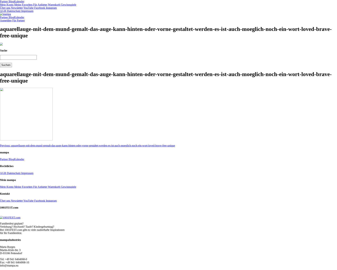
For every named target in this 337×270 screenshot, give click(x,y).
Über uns (5, 7)
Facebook (39, 7)
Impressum (27, 10)
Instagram (51, 7)
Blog (11, 1)
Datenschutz (13, 10)
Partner (4, 1)
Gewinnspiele (68, 4)
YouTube (28, 7)
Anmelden (6, 20)
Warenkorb (53, 4)
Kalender (19, 1)
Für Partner (18, 20)
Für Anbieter (39, 4)
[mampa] (5, 14)
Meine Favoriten (23, 4)
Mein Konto (7, 4)
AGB (3, 10)
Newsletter (16, 7)
